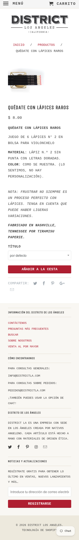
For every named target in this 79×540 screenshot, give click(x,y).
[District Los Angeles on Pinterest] (27, 447)
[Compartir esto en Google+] (61, 284)
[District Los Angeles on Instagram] (36, 447)
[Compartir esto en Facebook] (43, 284)
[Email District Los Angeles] (45, 447)
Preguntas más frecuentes (28, 329)
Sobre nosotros (20, 340)
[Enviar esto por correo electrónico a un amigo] (11, 290)
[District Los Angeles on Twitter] (10, 447)
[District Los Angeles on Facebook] (19, 447)
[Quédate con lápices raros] (33, 80)
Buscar (13, 334)
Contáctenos (17, 323)
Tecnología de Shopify (39, 530)
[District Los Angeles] (39, 25)
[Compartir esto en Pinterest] (52, 284)
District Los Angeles (45, 525)
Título (14, 247)
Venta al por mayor (23, 346)
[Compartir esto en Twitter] (34, 284)
